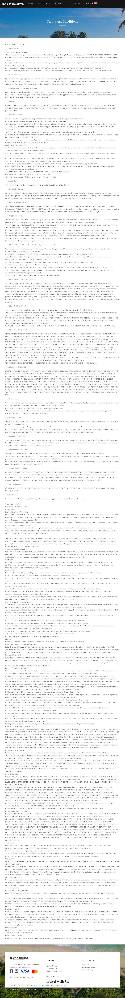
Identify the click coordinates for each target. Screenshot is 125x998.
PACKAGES (59, 4)
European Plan (52, 968)
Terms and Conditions (90, 967)
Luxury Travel (52, 966)
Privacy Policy (87, 970)
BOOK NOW (89, 4)
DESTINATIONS (43, 4)
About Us (85, 964)
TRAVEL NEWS (74, 4)
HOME (30, 4)
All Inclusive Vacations (55, 971)
